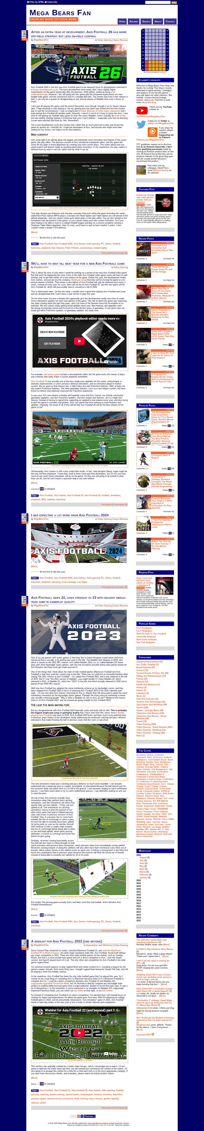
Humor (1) (141, 690)
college (155, 786)
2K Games (141, 755)
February (144, 874)
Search (146, 21)
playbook (46, 248)
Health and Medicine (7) (148, 684)
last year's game (52, 374)
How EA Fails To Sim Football (151, 634)
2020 (138, 895)
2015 (138, 909)
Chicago (140, 767)
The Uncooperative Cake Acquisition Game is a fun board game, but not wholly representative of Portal (162, 418)
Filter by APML (36, 2)
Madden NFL (142, 829)
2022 (138, 889)
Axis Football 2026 (63, 244)
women (98, 1098)
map (167, 829)
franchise (35, 248)
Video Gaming (105, 40)
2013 (138, 915)
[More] (34, 232)
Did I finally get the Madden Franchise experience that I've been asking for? (155, 1018)
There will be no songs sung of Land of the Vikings (162, 269)
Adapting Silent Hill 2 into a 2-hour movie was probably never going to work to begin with (153, 977)
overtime (107, 1094)
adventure (141, 757)
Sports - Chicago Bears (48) (149, 710)
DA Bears (157, 793)
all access (158, 757)
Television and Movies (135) (150, 713)
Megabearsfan (143, 1025)
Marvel (139, 832)
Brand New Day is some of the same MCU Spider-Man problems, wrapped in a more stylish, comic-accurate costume (155, 294)
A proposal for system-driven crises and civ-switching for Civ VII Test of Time (163, 378)
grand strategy (151, 816)
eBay (138, 803)
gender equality (111, 1098)
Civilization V (157, 774)
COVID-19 (165, 791)
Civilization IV (142, 774)
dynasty (148, 801)
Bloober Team (152, 762)
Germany (156, 814)
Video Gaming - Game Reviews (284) (154, 727)
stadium (51, 499)
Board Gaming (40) (145, 667)
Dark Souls (168, 793)
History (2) (141, 687)
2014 (138, 912)
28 (147, 468)
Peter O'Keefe (72, 248)
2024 (138, 883)
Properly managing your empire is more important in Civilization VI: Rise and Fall (162, 503)
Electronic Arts (149, 803)
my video (78, 990)
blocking (56, 582)
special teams (72, 1094)
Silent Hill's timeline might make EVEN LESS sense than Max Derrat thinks (163, 335)
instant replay (100, 248)
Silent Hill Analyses (146, 636)
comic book (165, 789)
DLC (166, 798)
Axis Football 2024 (63, 578)
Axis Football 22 (79, 1090)
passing (35, 1094)
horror (157, 819)
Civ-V (163, 784)
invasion (156, 822)
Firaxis (153, 809)
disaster (151, 798)
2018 (138, 900)
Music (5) (140, 696)
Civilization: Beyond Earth (148, 784)
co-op (139, 791)
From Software (161, 811)
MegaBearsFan (41, 40)
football (116, 244)
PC (102, 244)
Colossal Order (151, 789)
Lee (138, 982)
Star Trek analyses (145, 642)
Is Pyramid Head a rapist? (161, 456)
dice (162, 796)
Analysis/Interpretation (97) (149, 661)
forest (139, 812)
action (150, 755)
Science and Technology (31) (150, 702)
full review (107, 990)
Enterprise (163, 803)
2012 (138, 917)
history (149, 819)
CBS (166, 764)
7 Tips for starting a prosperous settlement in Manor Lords (162, 523)
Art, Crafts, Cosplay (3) (147, 664)
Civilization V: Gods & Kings (148, 779)
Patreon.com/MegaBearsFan (150, 140)
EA (154, 801)
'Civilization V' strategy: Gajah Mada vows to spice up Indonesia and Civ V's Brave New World (154, 1002)
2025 (138, 880)
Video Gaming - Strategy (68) (150, 733)
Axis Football (46, 244)
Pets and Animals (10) (147, 699)
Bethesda (140, 762)
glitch (43, 1103)
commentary (86, 248)
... (167, 222)
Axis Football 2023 (63, 921)
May (142, 866)
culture (148, 793)
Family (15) (141, 679)
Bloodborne (165, 762)
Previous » (89, 1116)
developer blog (78, 280)
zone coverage (69, 582)
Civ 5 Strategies (144, 631)
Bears (170, 760)
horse (165, 819)
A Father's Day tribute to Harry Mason (154, 949)
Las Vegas (82, 582)
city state (151, 772)
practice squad (38, 1098)
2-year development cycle (45, 89)
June (142, 863)
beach (164, 760)
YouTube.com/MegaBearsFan (150, 116)
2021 (138, 892)
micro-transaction (144, 836)
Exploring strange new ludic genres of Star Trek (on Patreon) (145, 198)
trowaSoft (162, 72)
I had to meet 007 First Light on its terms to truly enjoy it (163, 355)
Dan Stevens (58, 248)
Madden (165, 827)
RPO (43, 499)
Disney (159, 798)
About (157, 21)
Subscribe (52, 2)
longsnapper (86, 1094)
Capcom (159, 764)
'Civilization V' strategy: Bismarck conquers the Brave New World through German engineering (162, 482)
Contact (170, 21)
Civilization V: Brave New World (150, 777)
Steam (108, 244)
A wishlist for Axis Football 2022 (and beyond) (66, 941)
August (143, 857)
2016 (138, 906)
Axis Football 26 (92, 495)
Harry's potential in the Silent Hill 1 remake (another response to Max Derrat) (161, 315)
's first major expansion (100, 111)
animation (115, 495)
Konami (147, 827)
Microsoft (167, 834)
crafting (140, 793)
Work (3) (140, 735)
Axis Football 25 (75, 495)
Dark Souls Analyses (146, 639)
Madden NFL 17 (157, 829)
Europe (139, 806)
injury (148, 822)
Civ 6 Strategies (144, 628)
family (169, 806)
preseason (68, 1098)
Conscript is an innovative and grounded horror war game (162, 249)
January (143, 877)
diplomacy (141, 798)
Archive (133, 21)
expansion (149, 806)
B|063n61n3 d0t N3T (98, 1125)
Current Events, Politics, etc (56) (152, 673)
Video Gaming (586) (146, 724)
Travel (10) (141, 721)
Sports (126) (142, 707)
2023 (138, 886)
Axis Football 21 (62, 1090)
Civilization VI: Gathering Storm (154, 781)
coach (147, 786)
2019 (138, 897)
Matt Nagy (163, 832)
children (164, 767)
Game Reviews (120, 40)
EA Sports (162, 800)
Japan (150, 824)
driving (139, 801)
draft (76, 1098)
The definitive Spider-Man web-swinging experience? (151, 941)
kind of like (120, 116)
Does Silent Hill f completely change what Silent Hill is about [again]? (154, 990)
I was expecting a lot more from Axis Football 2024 (70, 515)
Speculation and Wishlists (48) (151, 704)
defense (140, 796)
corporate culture (151, 791)
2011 (138, 920)
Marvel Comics (150, 832)
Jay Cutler (159, 824)
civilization (162, 771)
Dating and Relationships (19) (151, 676)
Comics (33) (142, 670)
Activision (159, 755)
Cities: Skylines (143, 769)
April (142, 869)
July (142, 860)
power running (57, 1094)
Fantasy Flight (142, 809)
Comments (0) (120, 253)
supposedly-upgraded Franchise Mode (50, 983)
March (143, 872)
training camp (87, 1098)
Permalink (107, 253)
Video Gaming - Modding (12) (150, 730)
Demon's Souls (152, 796)
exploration (160, 806)
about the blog (149, 102)
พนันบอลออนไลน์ (144, 1008)
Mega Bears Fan (60, 12)
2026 (143, 866)
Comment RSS (144, 1035)
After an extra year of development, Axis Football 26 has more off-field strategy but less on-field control (79, 34)
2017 (138, 903)
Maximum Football (144, 834)
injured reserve (54, 1098)
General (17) (142, 681)
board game (142, 764)
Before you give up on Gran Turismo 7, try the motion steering (161, 545)
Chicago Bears (152, 767)
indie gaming (93, 244)
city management (160, 769)
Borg (152, 764)
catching (44, 1094)
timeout (98, 1094)
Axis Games (79, 244)
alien (149, 757)
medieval (158, 834)
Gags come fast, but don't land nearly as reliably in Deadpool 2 (144, 581)
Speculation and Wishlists (99, 945)
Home (122, 21)
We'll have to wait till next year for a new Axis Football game (78, 263)
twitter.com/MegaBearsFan (161, 123)
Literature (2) (142, 693)
